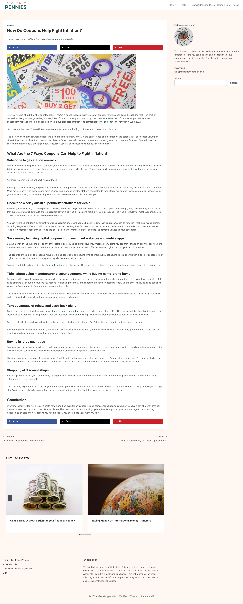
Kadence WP (147, 596)
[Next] (160, 498)
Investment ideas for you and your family (24, 438)
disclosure (51, 39)
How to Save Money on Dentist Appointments (144, 438)
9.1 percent (106, 122)
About (235, 5)
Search (177, 78)
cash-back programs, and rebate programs (68, 311)
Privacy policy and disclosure (17, 568)
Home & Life (223, 5)
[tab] (79, 534)
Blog (5, 573)
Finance (10, 25)
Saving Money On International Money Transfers (121, 520)
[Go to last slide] (10, 498)
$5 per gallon (140, 165)
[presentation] (44, 489)
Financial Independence (203, 5)
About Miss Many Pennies (16, 560)
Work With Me (10, 564)
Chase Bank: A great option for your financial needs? (42, 520)
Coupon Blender (54, 265)
